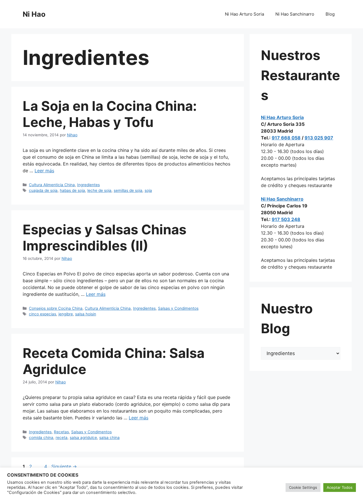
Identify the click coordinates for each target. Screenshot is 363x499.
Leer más (44, 170)
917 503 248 (286, 219)
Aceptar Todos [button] (340, 487)
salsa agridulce (83, 437)
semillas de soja (128, 190)
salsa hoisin (85, 314)
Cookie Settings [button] (303, 487)
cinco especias (42, 314)
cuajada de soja (43, 190)
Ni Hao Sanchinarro (294, 14)
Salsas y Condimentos (178, 308)
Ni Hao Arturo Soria (244, 14)
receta (61, 437)
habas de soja (72, 190)
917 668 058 (286, 138)
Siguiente (64, 466)
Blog (330, 14)
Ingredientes (88, 184)
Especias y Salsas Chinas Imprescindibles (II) (104, 237)
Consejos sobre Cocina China (56, 308)
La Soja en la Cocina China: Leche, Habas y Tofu (110, 114)
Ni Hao (34, 14)
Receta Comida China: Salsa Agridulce (113, 361)
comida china (41, 437)
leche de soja (99, 190)
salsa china (109, 437)
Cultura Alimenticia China (52, 184)
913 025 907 (319, 138)
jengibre (65, 314)
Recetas (61, 432)
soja (148, 190)
